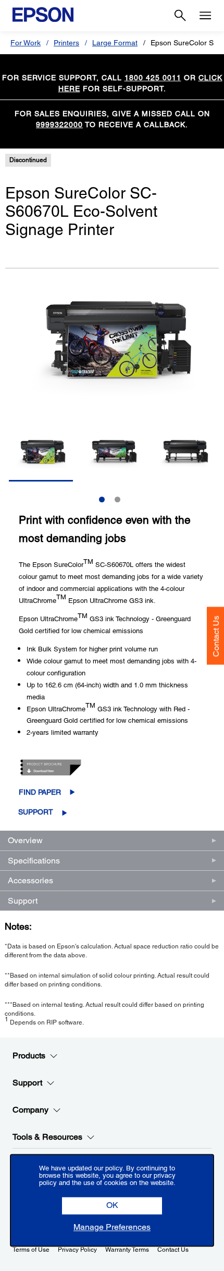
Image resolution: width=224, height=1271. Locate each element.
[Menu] (205, 15)
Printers (66, 43)
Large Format (115, 43)
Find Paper (40, 792)
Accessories (30, 880)
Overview (25, 840)
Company (30, 1110)
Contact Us (216, 636)
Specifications (34, 861)
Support (35, 812)
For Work (25, 43)
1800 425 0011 (153, 77)
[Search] (180, 15)
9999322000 (59, 124)
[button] (112, 1206)
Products (29, 1055)
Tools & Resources (47, 1137)
